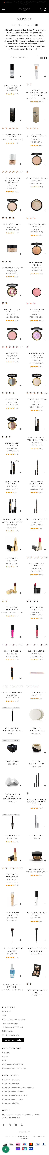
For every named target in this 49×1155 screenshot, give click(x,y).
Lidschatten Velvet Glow (37, 991)
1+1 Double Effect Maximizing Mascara (12, 521)
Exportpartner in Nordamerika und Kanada (18, 1088)
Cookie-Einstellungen (10, 1035)
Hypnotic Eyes (12, 399)
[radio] (27, 84)
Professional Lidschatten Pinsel (12, 729)
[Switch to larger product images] (41, 57)
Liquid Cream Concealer (12, 914)
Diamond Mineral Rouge (37, 310)
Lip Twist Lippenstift (12, 692)
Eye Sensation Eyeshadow (12, 444)
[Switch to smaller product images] (45, 57)
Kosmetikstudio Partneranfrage (14, 1068)
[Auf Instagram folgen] (10, 1125)
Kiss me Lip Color (12, 651)
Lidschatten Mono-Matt (37, 400)
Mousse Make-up (36, 869)
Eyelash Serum (36, 835)
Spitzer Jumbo (12, 761)
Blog (4, 1060)
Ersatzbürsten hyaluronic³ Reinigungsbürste (12, 796)
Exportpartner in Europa (11, 1080)
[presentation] (22, 172)
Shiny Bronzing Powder (36, 264)
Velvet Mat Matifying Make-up (36, 135)
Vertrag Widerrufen (13, 1040)
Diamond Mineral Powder (37, 225)
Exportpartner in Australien (12, 1099)
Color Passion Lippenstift (36, 565)
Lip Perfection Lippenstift (12, 876)
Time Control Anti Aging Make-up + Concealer (12, 180)
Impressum (6, 1011)
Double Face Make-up (37, 178)
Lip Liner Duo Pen (37, 692)
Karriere (5, 1056)
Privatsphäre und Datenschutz (13, 1019)
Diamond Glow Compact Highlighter (36, 355)
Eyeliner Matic (12, 835)
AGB (4, 1015)
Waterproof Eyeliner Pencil (37, 483)
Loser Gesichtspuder (12, 268)
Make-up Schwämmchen (36, 729)
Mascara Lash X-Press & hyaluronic (37, 439)
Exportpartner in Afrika (10, 1103)
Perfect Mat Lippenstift (36, 608)
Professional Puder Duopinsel (12, 950)
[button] (6, 1149)
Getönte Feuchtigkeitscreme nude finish (36, 93)
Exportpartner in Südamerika (13, 1091)
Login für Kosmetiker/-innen (12, 1064)
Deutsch (23, 1132)
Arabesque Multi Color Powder (12, 310)
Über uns (5, 1053)
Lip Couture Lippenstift (12, 608)
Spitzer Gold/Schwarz (36, 762)
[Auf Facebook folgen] (3, 1125)
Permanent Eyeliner (36, 520)
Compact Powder (12, 224)
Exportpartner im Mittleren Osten (14, 1095)
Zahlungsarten (7, 1031)
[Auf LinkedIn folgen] (22, 1125)
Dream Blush (12, 353)
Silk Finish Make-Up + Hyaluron (12, 135)
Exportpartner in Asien (10, 1084)
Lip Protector (12, 558)
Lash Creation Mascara (12, 483)
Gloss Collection (37, 651)
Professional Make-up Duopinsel (37, 950)
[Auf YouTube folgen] (16, 1125)
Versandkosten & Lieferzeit (12, 1027)
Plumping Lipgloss (36, 913)
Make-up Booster (12, 85)
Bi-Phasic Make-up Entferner (12, 986)
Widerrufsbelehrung (10, 1023)
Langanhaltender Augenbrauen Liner (37, 801)
